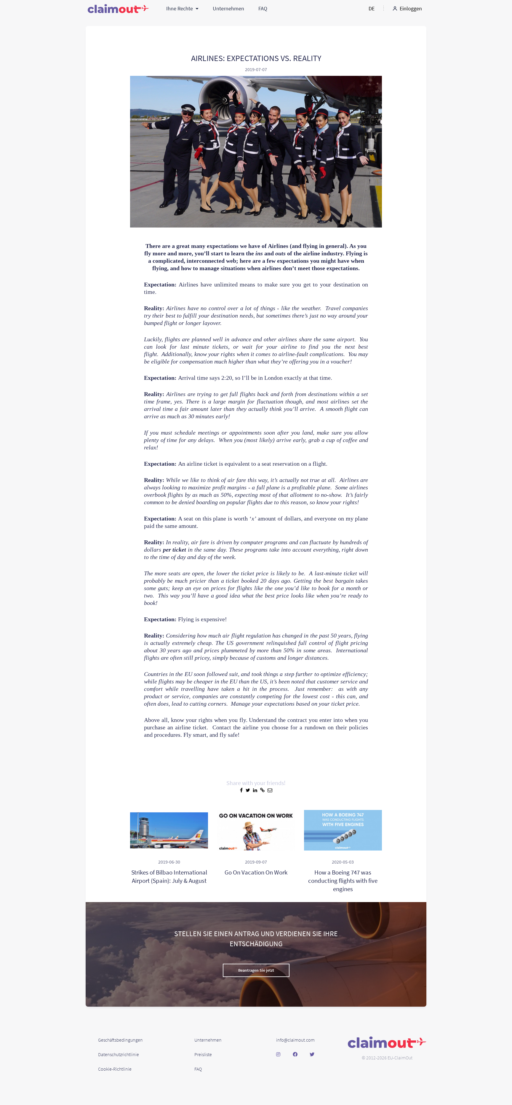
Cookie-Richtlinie (115, 1069)
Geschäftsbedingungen (120, 1040)
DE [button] (372, 8)
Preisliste (203, 1054)
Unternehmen (228, 8)
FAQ (262, 8)
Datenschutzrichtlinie (118, 1054)
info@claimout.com (295, 1040)
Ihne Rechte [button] (180, 8)
